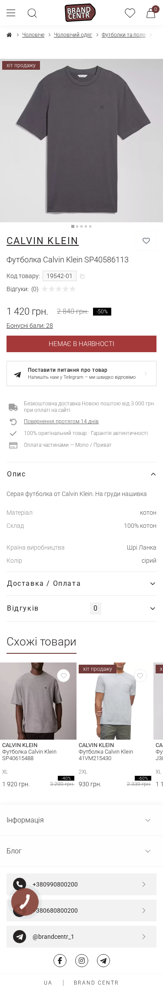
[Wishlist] (63, 675)
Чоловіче (33, 35)
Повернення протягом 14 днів (61, 421)
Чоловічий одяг (73, 35)
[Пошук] (32, 12)
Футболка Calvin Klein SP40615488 (29, 754)
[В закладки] (146, 241)
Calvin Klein (43, 240)
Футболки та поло (124, 35)
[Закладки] (130, 12)
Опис (16, 474)
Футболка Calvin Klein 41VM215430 (106, 754)
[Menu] (14, 12)
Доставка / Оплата (44, 583)
